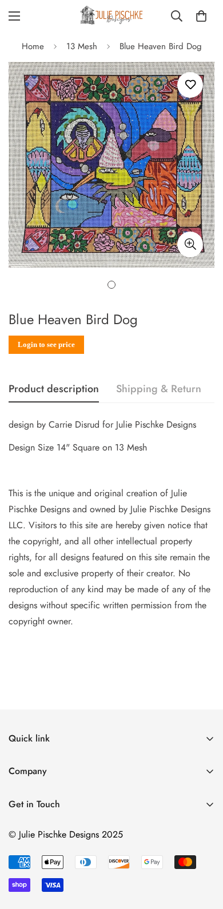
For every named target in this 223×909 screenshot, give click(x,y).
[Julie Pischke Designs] (111, 15)
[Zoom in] (190, 244)
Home (33, 46)
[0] (201, 16)
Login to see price (46, 344)
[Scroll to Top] (202, 848)
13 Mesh (81, 46)
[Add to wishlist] (190, 85)
